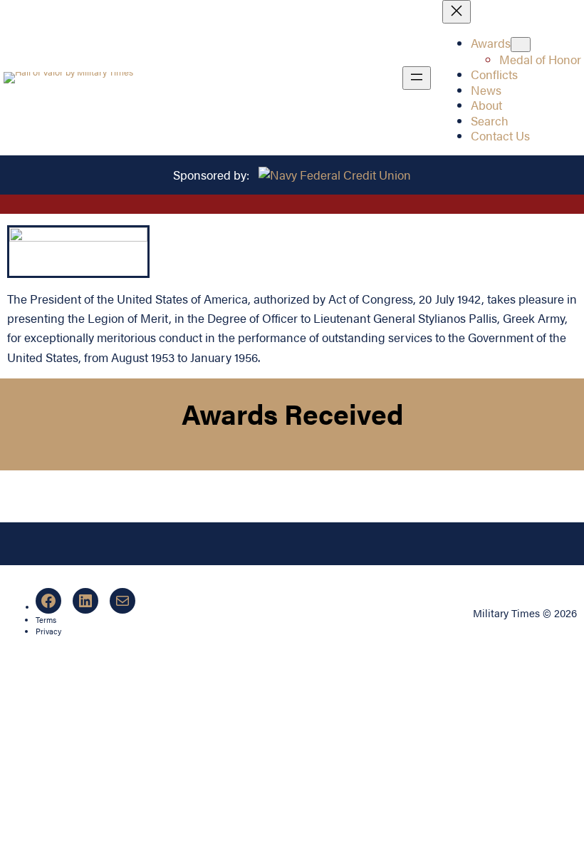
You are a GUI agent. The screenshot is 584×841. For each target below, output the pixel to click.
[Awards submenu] (521, 44)
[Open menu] (416, 78)
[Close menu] (456, 12)
